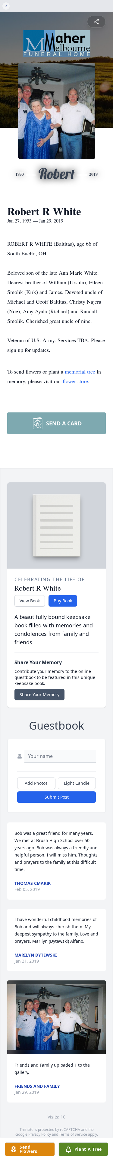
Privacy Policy (39, 1134)
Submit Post (57, 797)
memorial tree (80, 371)
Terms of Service (73, 1134)
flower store (75, 381)
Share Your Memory (39, 694)
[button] (56, 1017)
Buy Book (63, 601)
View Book (30, 601)
